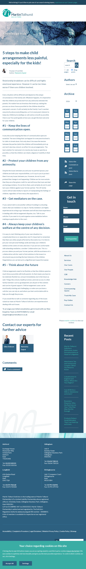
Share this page (72, 184)
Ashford (6, 444)
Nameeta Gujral (20, 73)
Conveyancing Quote (69, 290)
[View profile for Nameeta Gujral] (5, 71)
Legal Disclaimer (35, 531)
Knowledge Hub (70, 279)
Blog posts (74, 71)
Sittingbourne (49, 470)
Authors (69, 80)
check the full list (73, 551)
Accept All (10, 563)
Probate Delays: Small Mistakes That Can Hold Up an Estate (71, 421)
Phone (65, 217)
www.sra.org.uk (24, 512)
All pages (66, 71)
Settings (25, 563)
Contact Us (68, 305)
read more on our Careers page (66, 2)
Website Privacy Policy (50, 531)
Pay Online (68, 300)
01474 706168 (10, 485)
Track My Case (70, 295)
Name (65, 207)
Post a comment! (14, 369)
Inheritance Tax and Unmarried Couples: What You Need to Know (70, 365)
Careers (67, 284)
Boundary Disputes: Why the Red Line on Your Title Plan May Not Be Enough (70, 406)
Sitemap (73, 531)
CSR (65, 274)
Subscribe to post (73, 172)
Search (71, 60)
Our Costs (68, 265)
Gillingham (48, 444)
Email (65, 226)
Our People (68, 270)
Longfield (6, 470)
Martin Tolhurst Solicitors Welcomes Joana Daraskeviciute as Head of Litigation (71, 350)
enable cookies (69, 321)
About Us (68, 255)
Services (67, 260)
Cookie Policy (64, 531)
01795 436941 (52, 485)
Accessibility (7, 531)
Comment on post (73, 166)
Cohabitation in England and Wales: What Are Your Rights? (70, 380)
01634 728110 (52, 461)
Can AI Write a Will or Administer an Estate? (71, 392)
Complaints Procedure (21, 531)
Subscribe (72, 161)
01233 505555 (10, 463)
